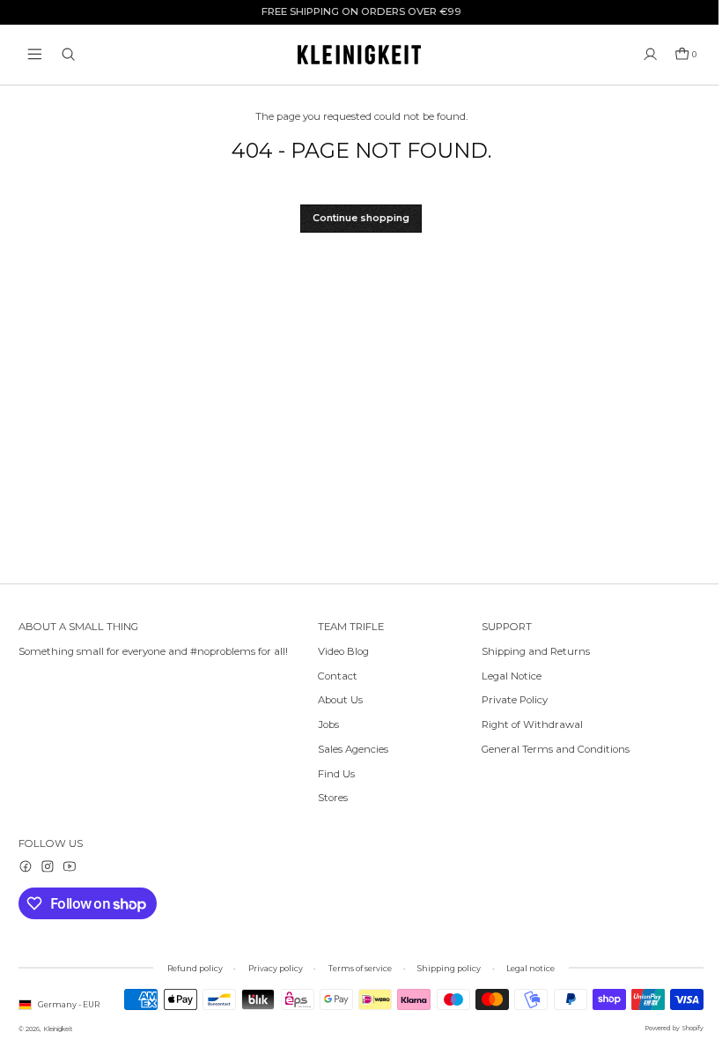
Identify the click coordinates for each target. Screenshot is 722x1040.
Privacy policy (275, 968)
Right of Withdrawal (532, 724)
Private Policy (515, 700)
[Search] (68, 54)
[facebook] (25, 866)
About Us (340, 700)
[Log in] (650, 54)
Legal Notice (512, 676)
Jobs (328, 724)
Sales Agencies (353, 749)
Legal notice (530, 968)
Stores (333, 797)
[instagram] (48, 866)
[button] (34, 54)
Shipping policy (449, 968)
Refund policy (195, 968)
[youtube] (70, 866)
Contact (337, 676)
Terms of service (360, 968)
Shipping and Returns (536, 651)
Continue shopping (361, 218)
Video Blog (343, 651)
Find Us (336, 774)
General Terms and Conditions (556, 749)
